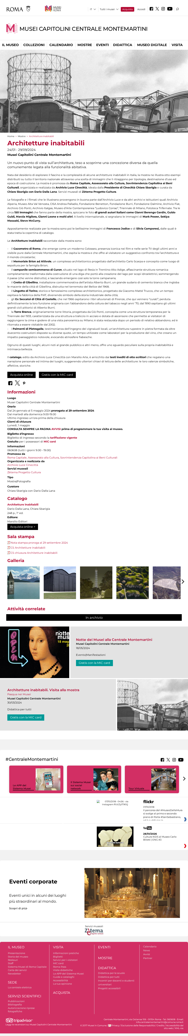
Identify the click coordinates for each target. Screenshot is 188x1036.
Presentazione (16, 953)
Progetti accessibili (109, 988)
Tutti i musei (107, 9)
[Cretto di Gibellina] (169, 582)
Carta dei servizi (17, 970)
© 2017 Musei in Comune (93, 1025)
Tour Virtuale (136, 788)
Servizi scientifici (24, 996)
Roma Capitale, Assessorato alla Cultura (33, 457)
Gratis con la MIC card (57, 375)
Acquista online (21, 375)
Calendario (61, 45)
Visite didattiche (63, 970)
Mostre (84, 45)
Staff (10, 963)
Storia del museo (18, 956)
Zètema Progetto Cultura (24, 472)
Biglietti (58, 956)
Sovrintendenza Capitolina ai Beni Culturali (88, 457)
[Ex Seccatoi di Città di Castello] (60, 582)
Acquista (127, 9)
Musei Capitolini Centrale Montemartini (83, 28)
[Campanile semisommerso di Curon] (23, 582)
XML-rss (179, 1028)
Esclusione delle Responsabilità (138, 1025)
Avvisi (146, 954)
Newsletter (14, 973)
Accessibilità (60, 980)
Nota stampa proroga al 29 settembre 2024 (39, 542)
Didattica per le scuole (111, 973)
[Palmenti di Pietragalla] (132, 582)
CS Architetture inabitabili (28, 547)
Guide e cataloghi (63, 976)
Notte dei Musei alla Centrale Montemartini (114, 640)
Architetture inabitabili (22, 504)
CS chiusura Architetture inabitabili (34, 552)
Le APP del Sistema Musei (22, 787)
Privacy (115, 1025)
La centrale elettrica (20, 987)
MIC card (50, 441)
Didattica (122, 45)
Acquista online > (22, 526)
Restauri (13, 959)
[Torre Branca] (96, 582)
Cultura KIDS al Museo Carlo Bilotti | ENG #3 (159, 838)
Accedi (141, 9)
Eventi (102, 45)
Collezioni (34, 45)
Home (10, 136)
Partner (147, 958)
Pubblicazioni (16, 1001)
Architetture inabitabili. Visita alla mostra (43, 690)
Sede (12, 982)
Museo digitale (152, 45)
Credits (160, 1025)
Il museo (10, 45)
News (146, 950)
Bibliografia (15, 1004)
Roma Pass (59, 966)
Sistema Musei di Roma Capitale (27, 966)
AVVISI (56, 429)
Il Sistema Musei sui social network (81, 785)
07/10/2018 (162, 814)
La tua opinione (62, 983)
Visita (177, 45)
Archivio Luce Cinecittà (22, 465)
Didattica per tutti (109, 976)
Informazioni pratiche (66, 953)
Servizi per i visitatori (65, 959)
